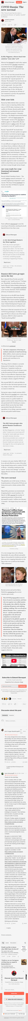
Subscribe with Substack (15, 999)
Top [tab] (3, 943)
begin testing (17, 118)
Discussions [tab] (13, 943)
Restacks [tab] (11, 715)
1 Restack (19, 698)
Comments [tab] (5, 715)
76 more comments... (6, 935)
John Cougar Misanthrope (11, 731)
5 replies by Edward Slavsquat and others (14, 767)
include (22, 300)
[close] (23, 971)
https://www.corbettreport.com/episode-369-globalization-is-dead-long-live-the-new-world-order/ (16, 863)
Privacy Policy (19, 1006)
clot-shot (20, 120)
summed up (11, 592)
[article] (14, 951)
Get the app (22, 1014)
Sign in (24, 2)
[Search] (25, 942)
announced (4, 152)
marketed (19, 183)
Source (14, 342)
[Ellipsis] (26, 729)
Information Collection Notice (17, 691)
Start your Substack (10, 1014)
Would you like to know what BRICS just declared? (10, 948)
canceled (14, 65)
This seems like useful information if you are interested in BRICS (10, 951)
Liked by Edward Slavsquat (11, 734)
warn (23, 134)
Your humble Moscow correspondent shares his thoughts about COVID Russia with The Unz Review (9, 966)
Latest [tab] (7, 943)
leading (8, 179)
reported (12, 495)
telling (13, 124)
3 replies (8, 928)
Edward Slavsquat (9, 19)
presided (14, 394)
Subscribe (19, 2)
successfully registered (19, 288)
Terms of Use (21, 689)
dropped (11, 62)
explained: (13, 346)
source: (4, 472)
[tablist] (8, 715)
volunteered (13, 224)
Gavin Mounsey (9, 773)
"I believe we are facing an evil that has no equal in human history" (10, 962)
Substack (6, 1017)
